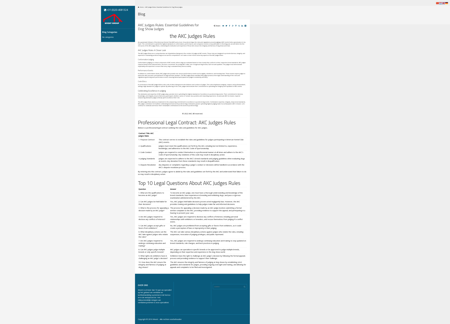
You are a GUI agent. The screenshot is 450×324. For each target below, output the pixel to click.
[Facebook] (229, 25)
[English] (443, 3)
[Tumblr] (239, 25)
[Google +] (232, 25)
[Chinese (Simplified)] (437, 3)
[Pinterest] (236, 25)
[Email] (223, 25)
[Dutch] (440, 3)
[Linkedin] (242, 25)
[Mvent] (113, 19)
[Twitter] (226, 25)
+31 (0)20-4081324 (117, 9)
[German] (446, 3)
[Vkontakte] (245, 25)
